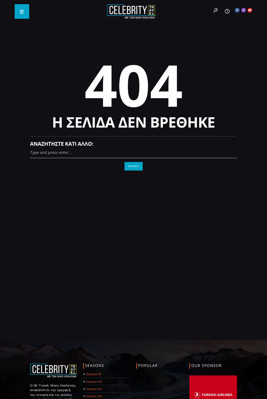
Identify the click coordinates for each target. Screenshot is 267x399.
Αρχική (133, 166)
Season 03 (94, 389)
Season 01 (94, 374)
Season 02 (94, 381)
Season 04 (94, 396)
